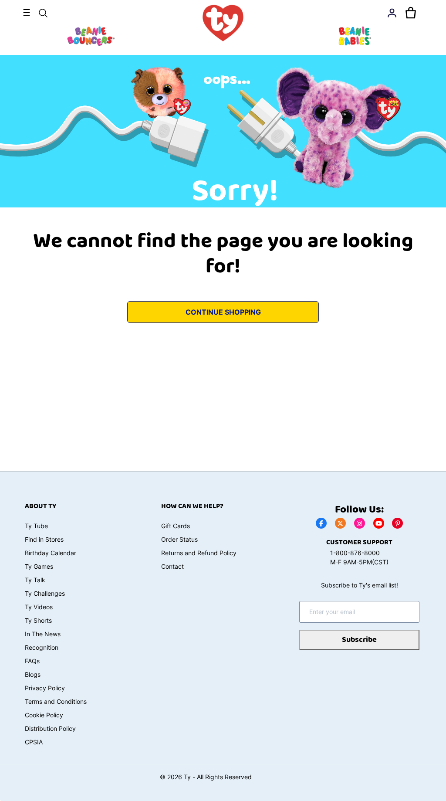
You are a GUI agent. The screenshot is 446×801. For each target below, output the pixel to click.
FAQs (32, 661)
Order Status (179, 539)
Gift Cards (175, 525)
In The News (43, 634)
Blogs (33, 674)
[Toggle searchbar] (43, 13)
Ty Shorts (38, 620)
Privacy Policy (45, 688)
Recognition (41, 647)
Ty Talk (35, 580)
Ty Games (39, 566)
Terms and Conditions (56, 701)
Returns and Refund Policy (199, 553)
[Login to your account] (392, 13)
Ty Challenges (45, 593)
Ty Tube (36, 525)
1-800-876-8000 (355, 553)
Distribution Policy (50, 728)
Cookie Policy (44, 715)
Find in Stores (44, 539)
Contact (172, 566)
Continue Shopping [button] (223, 312)
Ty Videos (39, 607)
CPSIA (34, 742)
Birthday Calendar (50, 553)
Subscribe (359, 640)
